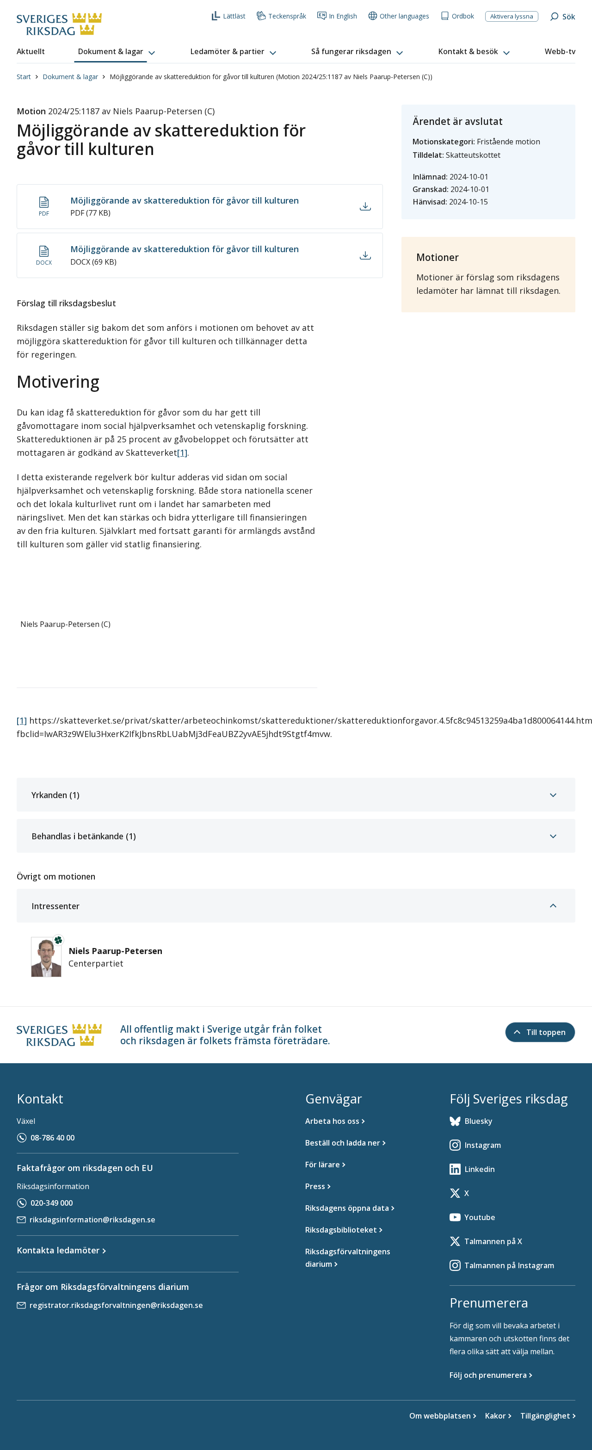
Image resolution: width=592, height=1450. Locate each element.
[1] (182, 452)
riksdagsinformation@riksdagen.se (92, 1220)
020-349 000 (52, 1203)
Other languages (404, 16)
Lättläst (234, 16)
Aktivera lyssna (511, 16)
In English (343, 16)
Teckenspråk (287, 16)
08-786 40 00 (52, 1138)
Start (24, 76)
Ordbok (463, 16)
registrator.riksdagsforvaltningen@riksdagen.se (116, 1305)
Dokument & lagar (70, 76)
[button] (117, 52)
